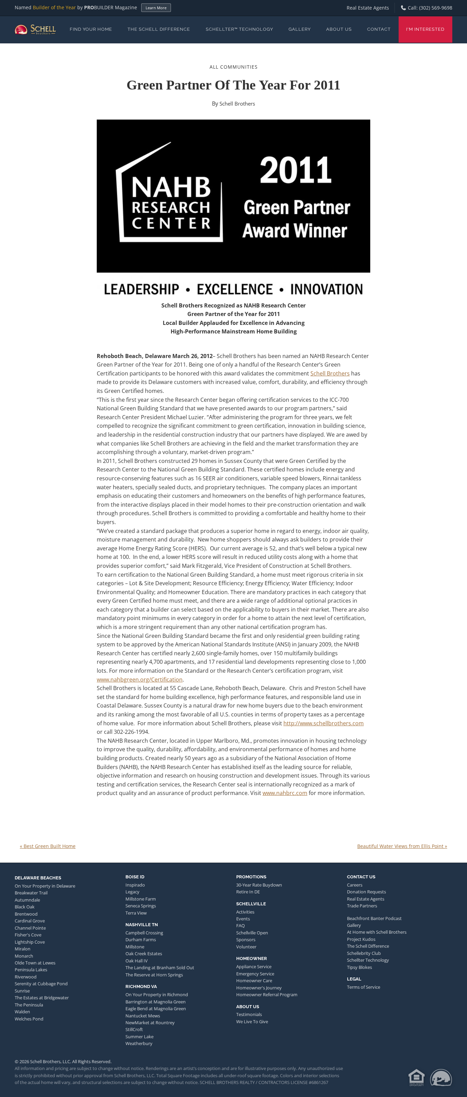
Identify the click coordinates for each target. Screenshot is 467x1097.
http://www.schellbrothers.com (323, 723)
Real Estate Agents (368, 7)
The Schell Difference (159, 29)
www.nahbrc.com (285, 793)
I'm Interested (425, 29)
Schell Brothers (237, 103)
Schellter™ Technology (239, 29)
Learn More (156, 7)
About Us (339, 29)
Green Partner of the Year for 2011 (233, 85)
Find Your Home (91, 29)
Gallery (300, 29)
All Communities (234, 67)
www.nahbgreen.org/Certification (140, 679)
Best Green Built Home (48, 846)
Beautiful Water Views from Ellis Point (402, 846)
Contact (379, 29)
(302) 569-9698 (435, 7)
